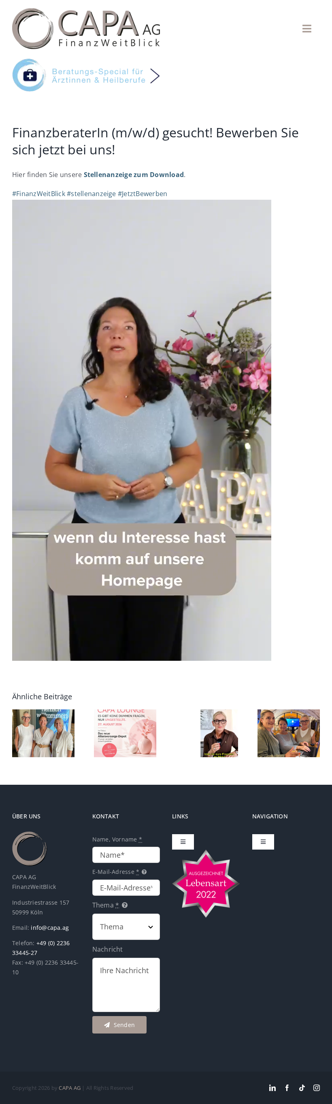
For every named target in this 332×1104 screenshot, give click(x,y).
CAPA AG (70, 1087)
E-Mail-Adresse (116, 872)
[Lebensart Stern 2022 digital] (206, 852)
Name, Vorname (117, 839)
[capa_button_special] (86, 62)
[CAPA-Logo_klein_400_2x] (86, 11)
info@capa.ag (50, 927)
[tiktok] (302, 1088)
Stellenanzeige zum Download (134, 174)
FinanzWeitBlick (38, 193)
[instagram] (316, 1088)
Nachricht (107, 949)
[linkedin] (272, 1088)
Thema (105, 905)
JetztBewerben (142, 193)
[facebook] (287, 1088)
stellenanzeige (91, 193)
